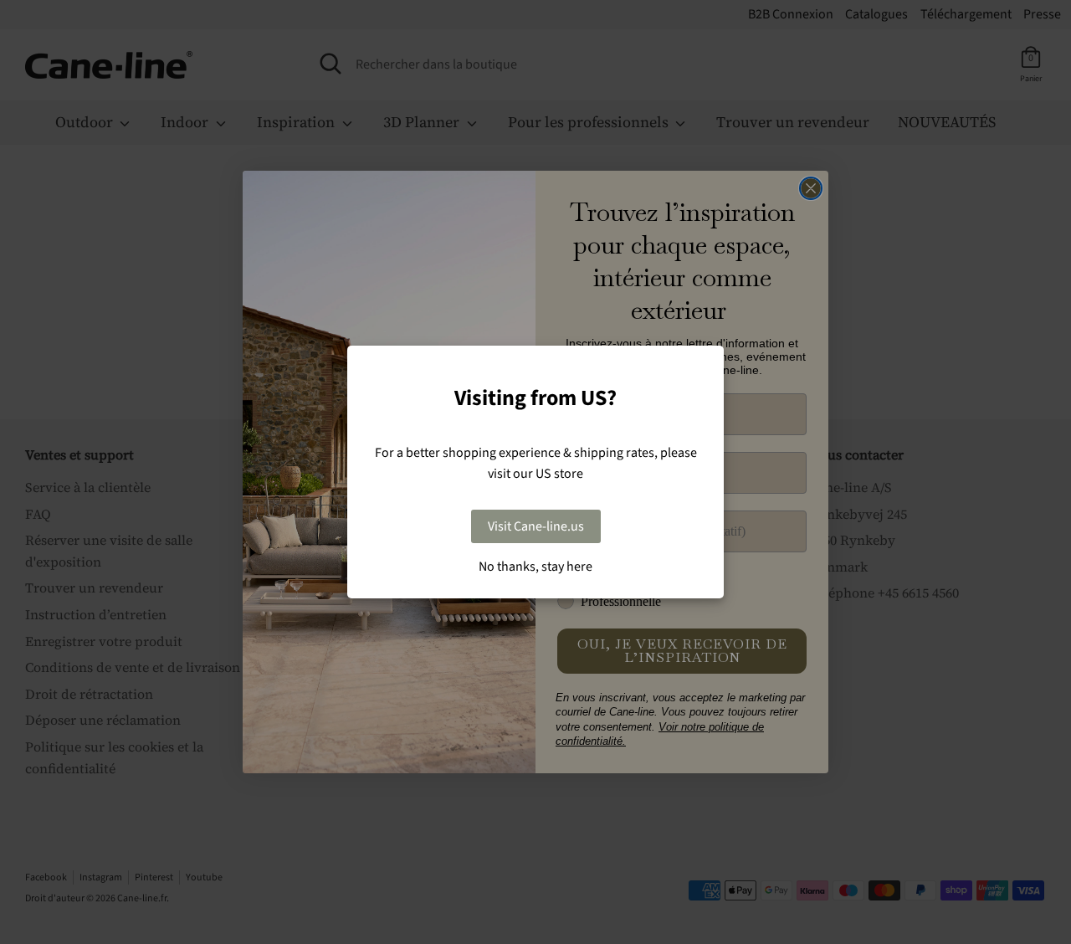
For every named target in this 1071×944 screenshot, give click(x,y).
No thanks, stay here (535, 566)
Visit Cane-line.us (536, 526)
